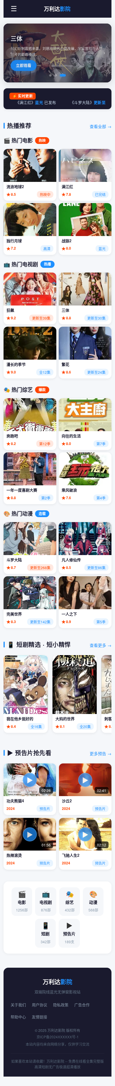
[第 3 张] (63, 75)
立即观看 (23, 65)
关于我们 (18, 1004)
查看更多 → (100, 645)
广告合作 (82, 1004)
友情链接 (39, 1016)
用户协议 (39, 1004)
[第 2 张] (56, 75)
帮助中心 (18, 1016)
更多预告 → (100, 753)
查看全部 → (100, 126)
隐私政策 (60, 1004)
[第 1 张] (50, 75)
